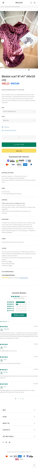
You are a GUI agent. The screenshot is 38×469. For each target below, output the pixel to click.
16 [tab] (27, 69)
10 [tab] (20, 69)
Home (2, 7)
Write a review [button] (19, 315)
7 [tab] (16, 69)
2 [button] (18, 399)
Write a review (24, 278)
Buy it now (19, 151)
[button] (10, 302)
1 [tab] (9, 69)
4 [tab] (12, 69)
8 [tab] (17, 69)
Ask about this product (10, 131)
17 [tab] (28, 69)
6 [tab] (15, 69)
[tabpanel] (19, 40)
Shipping (6, 127)
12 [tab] (22, 69)
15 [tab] (26, 69)
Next (35, 40)
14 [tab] (25, 69)
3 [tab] (11, 69)
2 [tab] (10, 69)
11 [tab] (21, 69)
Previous (2, 40)
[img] (4, 327)
